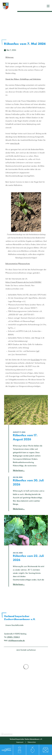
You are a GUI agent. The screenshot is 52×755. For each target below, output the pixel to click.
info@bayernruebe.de (16, 640)
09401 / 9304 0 (13, 637)
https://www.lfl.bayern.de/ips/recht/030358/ (23, 282)
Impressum (19, 742)
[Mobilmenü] (48, 5)
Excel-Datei (35, 360)
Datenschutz (32, 742)
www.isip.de (14, 143)
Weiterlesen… (19, 471)
